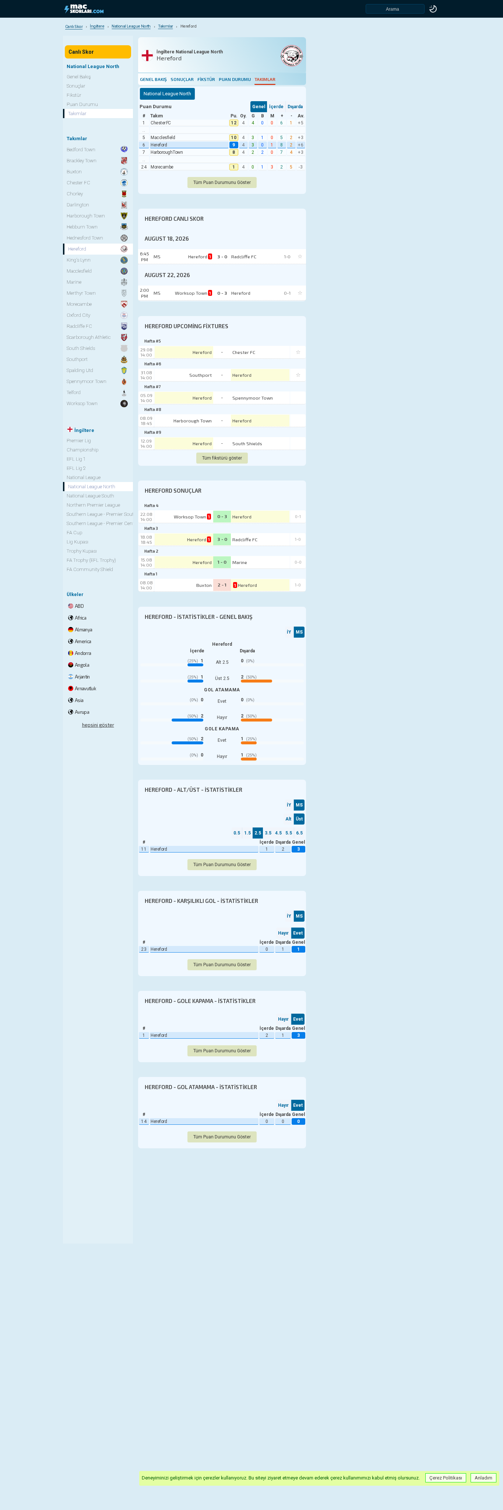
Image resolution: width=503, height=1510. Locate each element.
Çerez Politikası (445, 1478)
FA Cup (74, 532)
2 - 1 (222, 585)
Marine (239, 562)
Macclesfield (163, 137)
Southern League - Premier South (102, 514)
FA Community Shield (90, 569)
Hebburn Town (82, 227)
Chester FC (161, 122)
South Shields (247, 443)
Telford (74, 392)
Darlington (78, 205)
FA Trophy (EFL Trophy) (91, 560)
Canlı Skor (81, 52)
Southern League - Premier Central (103, 523)
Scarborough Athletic (88, 337)
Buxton (204, 585)
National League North (91, 486)
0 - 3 (222, 516)
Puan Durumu (235, 79)
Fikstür (206, 79)
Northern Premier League (93, 505)
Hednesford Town (85, 238)
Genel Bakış (153, 79)
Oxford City (78, 315)
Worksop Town (192, 517)
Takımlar (264, 79)
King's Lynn (79, 260)
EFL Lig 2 (76, 468)
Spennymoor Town (252, 398)
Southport (200, 375)
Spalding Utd (80, 370)
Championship (82, 450)
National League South (90, 496)
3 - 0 (222, 539)
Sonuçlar (182, 79)
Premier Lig (79, 440)
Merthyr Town (81, 293)
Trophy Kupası (82, 551)
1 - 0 (222, 562)
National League (84, 477)
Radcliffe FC (244, 539)
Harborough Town (167, 152)
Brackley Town (81, 160)
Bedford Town (81, 149)
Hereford (159, 145)
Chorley (75, 193)
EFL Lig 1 (76, 459)
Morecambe (162, 167)
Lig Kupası (77, 542)
